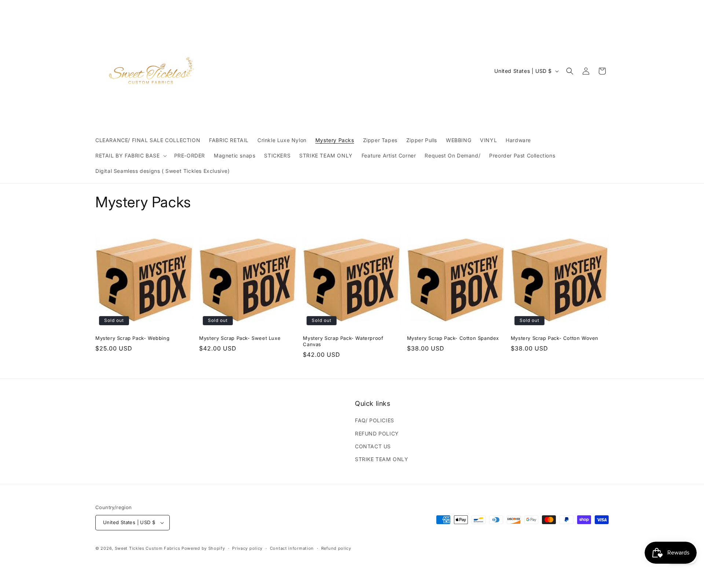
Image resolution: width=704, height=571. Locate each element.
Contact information (292, 548)
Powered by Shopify (203, 548)
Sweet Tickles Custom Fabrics (147, 548)
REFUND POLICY (377, 433)
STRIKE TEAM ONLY (381, 459)
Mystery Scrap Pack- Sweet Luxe (239, 338)
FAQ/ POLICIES (374, 420)
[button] (130, 155)
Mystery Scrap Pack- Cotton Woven (554, 338)
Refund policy (336, 548)
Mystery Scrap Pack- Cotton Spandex (453, 338)
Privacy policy (247, 548)
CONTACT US (373, 446)
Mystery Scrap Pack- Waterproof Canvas (343, 341)
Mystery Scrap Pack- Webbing (132, 338)
